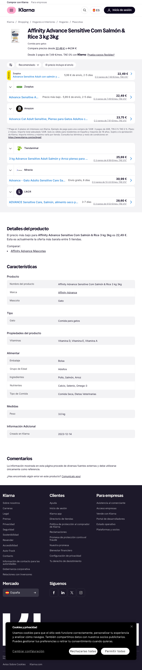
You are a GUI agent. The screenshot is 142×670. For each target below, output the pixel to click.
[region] (71, 641)
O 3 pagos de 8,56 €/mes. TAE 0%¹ (110, 160)
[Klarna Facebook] (54, 593)
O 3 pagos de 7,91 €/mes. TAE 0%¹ (110, 120)
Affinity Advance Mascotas (28, 251)
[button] (96, 10)
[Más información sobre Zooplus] (10, 87)
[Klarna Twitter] (72, 593)
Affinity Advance (67, 292)
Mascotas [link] (77, 22)
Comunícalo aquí (71, 476)
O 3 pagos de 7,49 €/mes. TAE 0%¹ (111, 77)
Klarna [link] (10, 22)
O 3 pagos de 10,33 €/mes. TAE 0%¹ (109, 182)
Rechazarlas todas (83, 651)
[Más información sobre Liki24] (10, 191)
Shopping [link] (23, 22)
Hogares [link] (63, 22)
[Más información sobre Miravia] (10, 170)
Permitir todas (115, 651)
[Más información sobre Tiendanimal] (10, 148)
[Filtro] (11, 65)
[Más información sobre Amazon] (10, 108)
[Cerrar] (131, 626)
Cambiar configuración (28, 651)
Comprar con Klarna (17, 2)
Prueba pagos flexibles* (101, 54)
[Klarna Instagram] (81, 593)
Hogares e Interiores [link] (43, 22)
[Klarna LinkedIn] (63, 593)
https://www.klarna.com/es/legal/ (25, 137)
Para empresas (39, 2)
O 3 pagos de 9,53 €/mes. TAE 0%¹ (110, 203)
